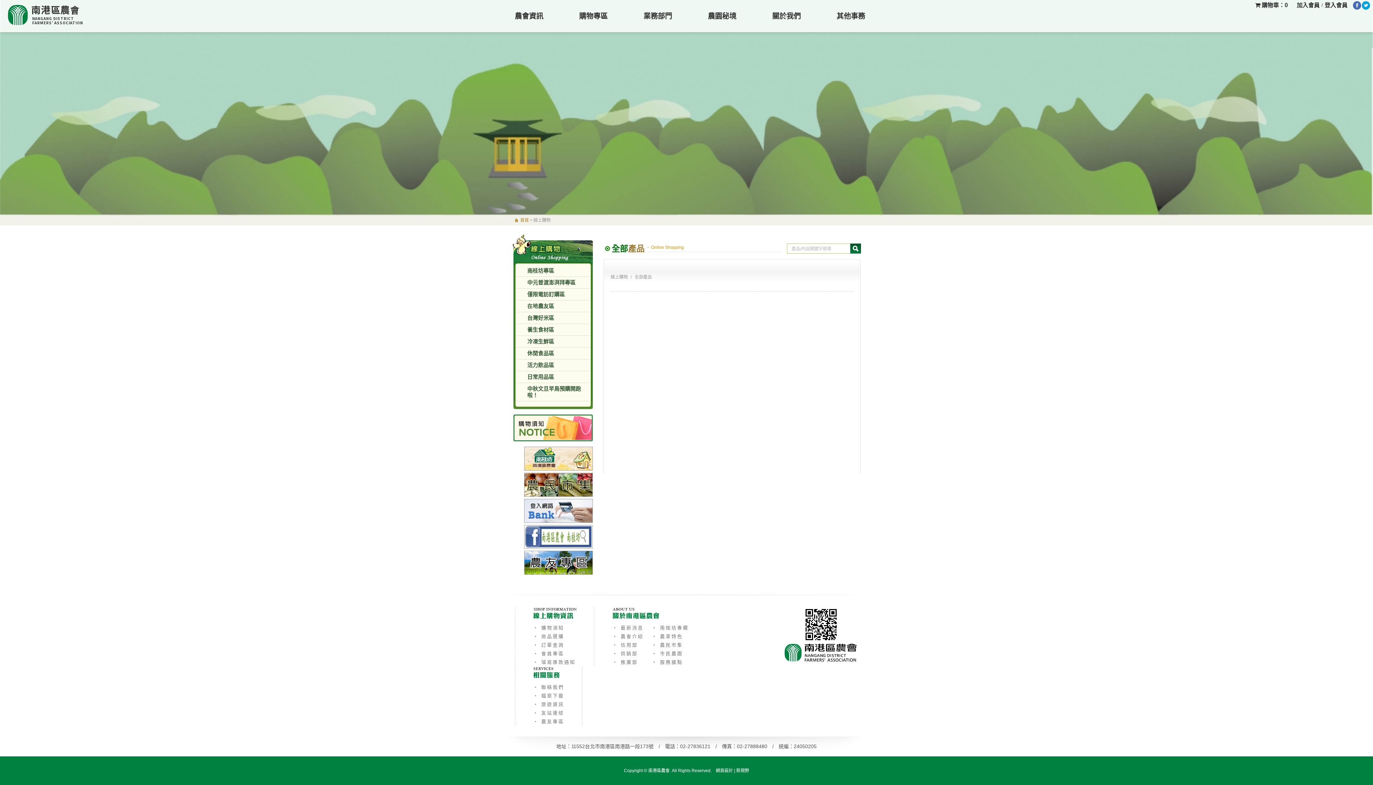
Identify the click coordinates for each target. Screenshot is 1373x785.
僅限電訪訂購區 (546, 294)
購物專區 (593, 16)
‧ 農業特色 (667, 636)
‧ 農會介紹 (628, 636)
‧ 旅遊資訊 (548, 704)
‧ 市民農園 (667, 653)
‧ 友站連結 (548, 713)
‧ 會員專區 (548, 653)
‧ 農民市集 (667, 645)
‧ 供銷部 (625, 653)
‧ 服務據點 (667, 662)
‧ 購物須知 (548, 628)
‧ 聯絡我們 (548, 687)
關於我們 (786, 16)
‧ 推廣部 (625, 662)
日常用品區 (540, 377)
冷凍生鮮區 (540, 341)
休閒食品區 (540, 353)
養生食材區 (540, 330)
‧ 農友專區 (548, 721)
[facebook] (1357, 5)
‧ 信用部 (625, 645)
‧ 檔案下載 (548, 695)
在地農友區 (540, 306)
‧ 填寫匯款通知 (554, 662)
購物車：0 (1274, 5)
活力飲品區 (540, 365)
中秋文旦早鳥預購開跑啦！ (554, 392)
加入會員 (1308, 5)
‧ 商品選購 (548, 636)
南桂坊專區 (540, 271)
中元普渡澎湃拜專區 (551, 282)
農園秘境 (722, 16)
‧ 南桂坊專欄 (670, 628)
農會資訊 (529, 16)
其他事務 (851, 16)
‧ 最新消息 (628, 628)
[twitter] (1366, 5)
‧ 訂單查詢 (548, 645)
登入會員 (1336, 5)
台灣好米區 (540, 318)
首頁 (524, 220)
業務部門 (658, 16)
